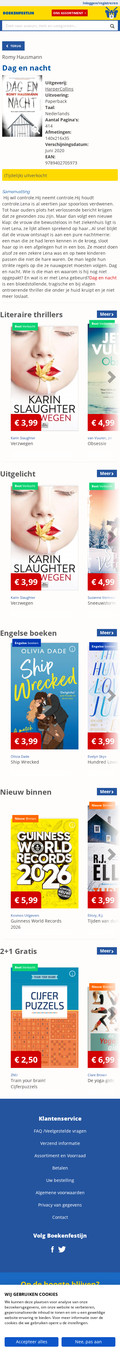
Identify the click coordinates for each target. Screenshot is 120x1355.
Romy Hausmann (22, 57)
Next (111, 392)
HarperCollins (59, 89)
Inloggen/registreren (100, 3)
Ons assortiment (68, 13)
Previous (6, 392)
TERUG (15, 46)
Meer (105, 314)
